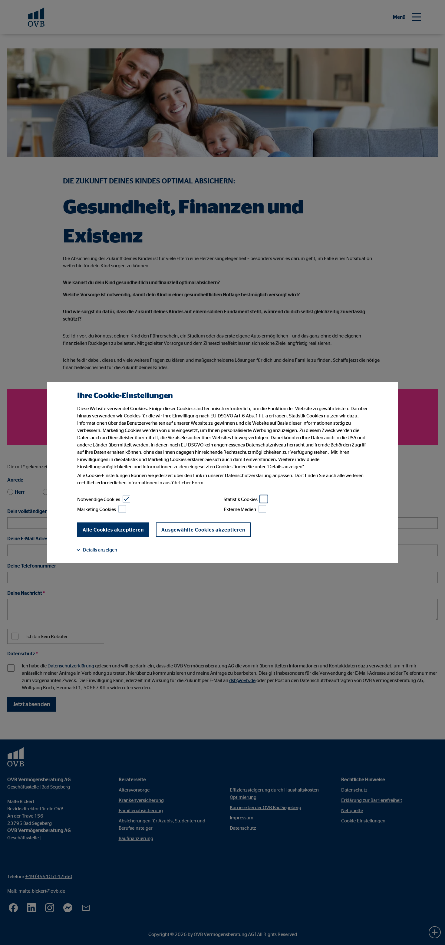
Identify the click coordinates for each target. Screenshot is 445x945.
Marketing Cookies (96, 509)
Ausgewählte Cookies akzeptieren (203, 529)
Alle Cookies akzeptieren (113, 529)
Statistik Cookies (241, 499)
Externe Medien (240, 509)
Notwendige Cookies (98, 499)
